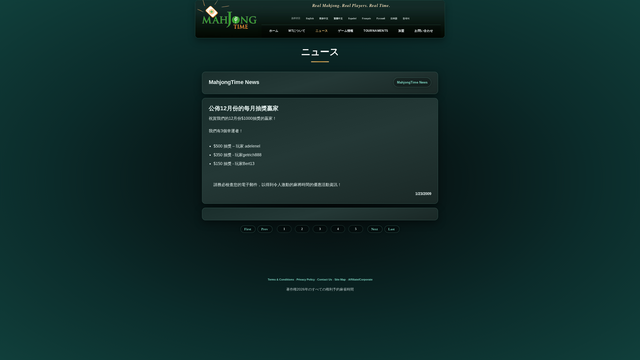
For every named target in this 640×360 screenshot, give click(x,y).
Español (352, 18)
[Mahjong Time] (226, 19)
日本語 (393, 18)
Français (366, 18)
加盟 (401, 30)
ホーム (273, 30)
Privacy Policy (305, 279)
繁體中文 (338, 18)
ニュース (322, 30)
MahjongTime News (412, 82)
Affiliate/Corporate (360, 279)
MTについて (296, 30)
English (310, 18)
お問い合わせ (423, 30)
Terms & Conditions (281, 279)
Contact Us (324, 279)
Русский (380, 18)
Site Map (340, 279)
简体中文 (323, 18)
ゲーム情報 (346, 30)
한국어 (406, 18)
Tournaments (376, 30)
